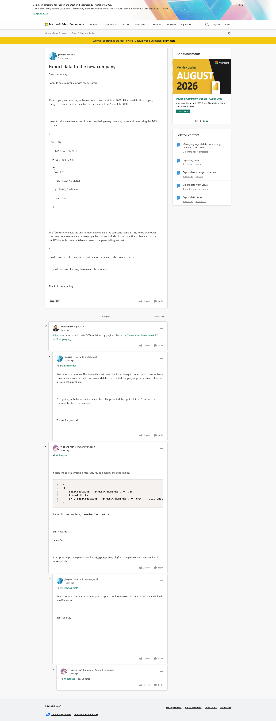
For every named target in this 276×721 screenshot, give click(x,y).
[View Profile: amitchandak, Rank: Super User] (56, 328)
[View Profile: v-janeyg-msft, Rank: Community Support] (56, 448)
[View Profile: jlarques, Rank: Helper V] (53, 56)
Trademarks (225, 707)
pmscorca (203, 151)
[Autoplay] (196, 121)
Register (216, 24)
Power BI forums (79, 33)
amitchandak (67, 326)
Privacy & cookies (193, 707)
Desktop (92, 33)
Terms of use (211, 707)
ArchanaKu (200, 201)
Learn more (169, 40)
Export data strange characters (199, 172)
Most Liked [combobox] (161, 316)
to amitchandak (89, 356)
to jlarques (109, 669)
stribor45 (203, 188)
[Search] (207, 24)
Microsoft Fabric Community (57, 33)
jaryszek (199, 176)
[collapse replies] (46, 326)
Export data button (193, 197)
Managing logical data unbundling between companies (202, 145)
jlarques (62, 54)
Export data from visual (195, 184)
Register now (40, 13)
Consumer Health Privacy (86, 714)
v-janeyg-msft (67, 446)
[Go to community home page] (64, 24)
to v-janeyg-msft (90, 579)
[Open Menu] (229, 33)
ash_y (198, 163)
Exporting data (191, 160)
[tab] (200, 121)
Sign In (227, 24)
